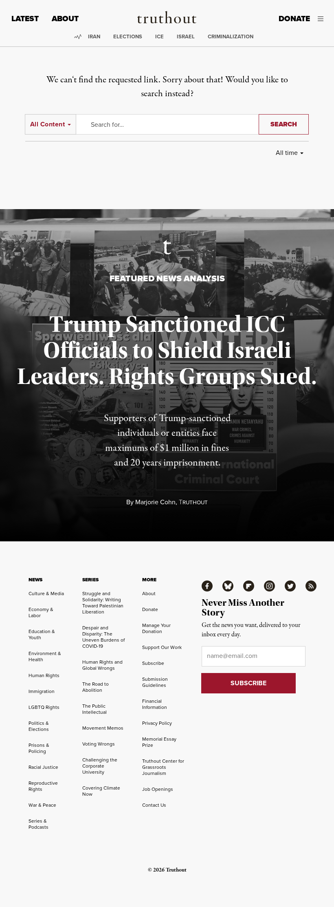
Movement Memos (102, 727)
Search (283, 124)
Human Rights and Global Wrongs (102, 664)
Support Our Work (162, 647)
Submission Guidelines (155, 682)
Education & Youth (42, 634)
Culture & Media (46, 593)
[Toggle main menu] (322, 19)
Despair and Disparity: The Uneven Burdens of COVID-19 (103, 636)
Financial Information (154, 704)
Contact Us (154, 804)
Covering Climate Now (101, 790)
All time (287, 152)
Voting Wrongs (98, 743)
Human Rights (44, 675)
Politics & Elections (39, 726)
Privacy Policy (157, 722)
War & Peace (42, 804)
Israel (186, 36)
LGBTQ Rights (44, 707)
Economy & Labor (41, 612)
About (65, 18)
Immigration (42, 691)
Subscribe (153, 663)
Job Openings (157, 789)
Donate (294, 18)
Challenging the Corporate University (99, 765)
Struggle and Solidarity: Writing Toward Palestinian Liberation (102, 602)
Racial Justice (43, 767)
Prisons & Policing (39, 748)
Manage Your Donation (156, 628)
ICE (159, 36)
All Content (47, 124)
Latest (25, 18)
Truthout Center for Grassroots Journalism (163, 767)
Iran (94, 36)
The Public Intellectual (94, 708)
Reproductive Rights (43, 785)
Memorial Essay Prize (159, 741)
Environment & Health (45, 656)
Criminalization (230, 36)
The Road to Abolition (95, 686)
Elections (127, 36)
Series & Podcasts (38, 823)
